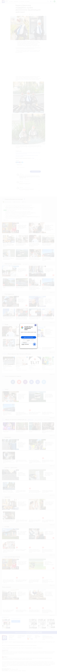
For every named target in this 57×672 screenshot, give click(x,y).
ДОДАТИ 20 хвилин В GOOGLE (28, 337)
